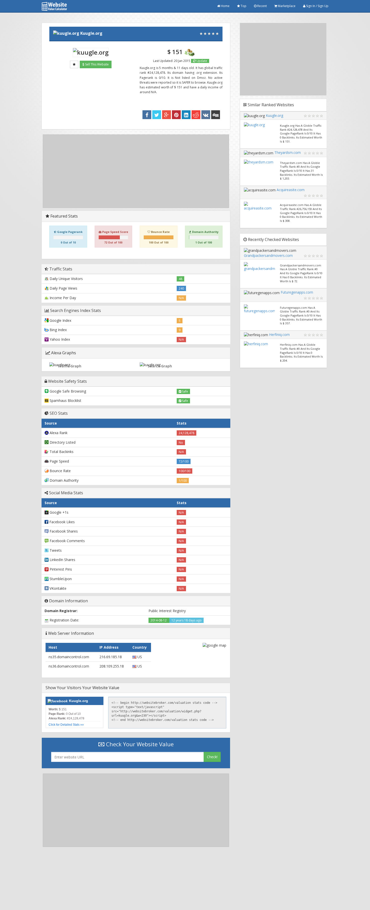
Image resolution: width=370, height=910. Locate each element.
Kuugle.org (91, 33)
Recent (261, 6)
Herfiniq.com (279, 334)
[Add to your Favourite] (74, 64)
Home (225, 6)
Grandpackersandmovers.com (268, 255)
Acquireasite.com (291, 189)
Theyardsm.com (287, 152)
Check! (212, 756)
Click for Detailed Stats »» (66, 724)
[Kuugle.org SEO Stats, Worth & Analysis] (215, 114)
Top (243, 6)
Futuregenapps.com (297, 292)
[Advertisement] (136, 171)
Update (201, 61)
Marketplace (286, 6)
